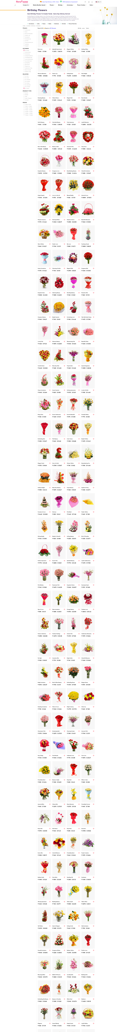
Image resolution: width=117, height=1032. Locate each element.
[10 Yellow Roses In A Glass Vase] (59, 531)
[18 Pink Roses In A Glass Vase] (44, 726)
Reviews (53, 28)
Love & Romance (29, 59)
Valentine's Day (28, 68)
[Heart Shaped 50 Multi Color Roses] (44, 361)
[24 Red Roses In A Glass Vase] (88, 264)
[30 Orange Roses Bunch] (44, 483)
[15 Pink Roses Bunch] (74, 337)
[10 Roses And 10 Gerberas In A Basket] (44, 531)
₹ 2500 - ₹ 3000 (28, 113)
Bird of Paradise (29, 33)
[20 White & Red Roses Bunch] (59, 702)
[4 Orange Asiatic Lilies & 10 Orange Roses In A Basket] (74, 605)
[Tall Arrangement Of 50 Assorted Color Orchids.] (88, 239)
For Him (27, 77)
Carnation (27, 37)
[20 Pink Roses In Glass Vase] (74, 629)
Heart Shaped (28, 98)
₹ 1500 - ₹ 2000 (28, 109)
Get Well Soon (28, 61)
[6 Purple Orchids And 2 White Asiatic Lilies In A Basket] (59, 775)
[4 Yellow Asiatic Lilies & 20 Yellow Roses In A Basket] (74, 799)
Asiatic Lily (27, 35)
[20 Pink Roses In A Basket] (88, 69)
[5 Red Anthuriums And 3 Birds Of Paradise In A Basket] (44, 653)
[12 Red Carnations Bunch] (44, 702)
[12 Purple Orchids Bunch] (74, 483)
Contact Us (26, 5)
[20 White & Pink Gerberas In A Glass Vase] (74, 872)
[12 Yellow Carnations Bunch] (74, 653)
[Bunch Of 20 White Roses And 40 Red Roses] (88, 605)
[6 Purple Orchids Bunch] (59, 264)
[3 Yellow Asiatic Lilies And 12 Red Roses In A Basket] (44, 678)
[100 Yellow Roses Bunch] (74, 702)
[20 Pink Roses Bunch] (74, 288)
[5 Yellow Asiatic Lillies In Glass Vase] (59, 605)
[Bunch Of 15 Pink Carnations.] (44, 264)
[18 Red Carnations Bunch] (88, 629)
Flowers (52, 5)
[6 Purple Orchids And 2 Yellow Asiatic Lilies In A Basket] (88, 653)
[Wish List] (85, 2)
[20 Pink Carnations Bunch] (74, 117)
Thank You (27, 66)
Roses (44, 23)
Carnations (31, 23)
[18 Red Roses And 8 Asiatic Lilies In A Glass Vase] (44, 288)
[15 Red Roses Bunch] (59, 190)
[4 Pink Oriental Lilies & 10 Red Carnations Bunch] (74, 580)
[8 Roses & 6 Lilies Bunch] (59, 799)
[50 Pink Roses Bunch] (74, 142)
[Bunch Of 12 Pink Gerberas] (59, 507)
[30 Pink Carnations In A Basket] (88, 215)
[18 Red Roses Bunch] (88, 288)
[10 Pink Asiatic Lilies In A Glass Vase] (59, 117)
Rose (26, 31)
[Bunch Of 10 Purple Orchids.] (74, 726)
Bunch (26, 93)
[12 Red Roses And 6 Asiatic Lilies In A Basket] (74, 994)
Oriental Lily (28, 39)
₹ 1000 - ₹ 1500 (28, 108)
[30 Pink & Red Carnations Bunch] (59, 166)
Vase (26, 96)
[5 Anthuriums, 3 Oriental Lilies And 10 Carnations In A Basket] (74, 531)
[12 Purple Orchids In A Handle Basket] (88, 848)
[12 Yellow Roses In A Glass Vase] (88, 410)
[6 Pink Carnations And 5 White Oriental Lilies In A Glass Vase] (44, 970)
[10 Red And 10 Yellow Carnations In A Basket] (44, 215)
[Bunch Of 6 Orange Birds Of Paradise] (59, 872)
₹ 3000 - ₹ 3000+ (29, 115)
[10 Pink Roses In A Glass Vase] (59, 897)
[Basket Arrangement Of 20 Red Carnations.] (74, 312)
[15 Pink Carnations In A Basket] (44, 385)
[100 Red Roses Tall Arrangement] (44, 921)
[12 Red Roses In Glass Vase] (74, 751)
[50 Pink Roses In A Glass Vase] (59, 580)
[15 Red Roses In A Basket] (59, 385)
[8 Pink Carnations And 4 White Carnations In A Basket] (59, 824)
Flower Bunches (73, 23)
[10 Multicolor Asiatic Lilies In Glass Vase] (44, 945)
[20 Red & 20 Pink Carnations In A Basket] (88, 117)
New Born (27, 64)
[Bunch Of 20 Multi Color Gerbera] (59, 1019)
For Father (27, 81)
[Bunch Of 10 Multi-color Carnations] (88, 702)
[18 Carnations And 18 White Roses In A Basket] (59, 945)
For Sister (27, 83)
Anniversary (70, 5)
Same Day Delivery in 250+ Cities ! (50, 2)
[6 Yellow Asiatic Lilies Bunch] (74, 556)
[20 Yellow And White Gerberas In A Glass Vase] (59, 921)
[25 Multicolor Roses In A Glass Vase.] (74, 434)
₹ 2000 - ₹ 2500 (28, 111)
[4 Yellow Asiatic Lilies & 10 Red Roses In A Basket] (88, 1019)
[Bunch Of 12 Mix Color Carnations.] (59, 653)
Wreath (27, 100)
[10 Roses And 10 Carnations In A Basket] (44, 410)
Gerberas (56, 23)
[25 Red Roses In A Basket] (44, 312)
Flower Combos (81, 5)
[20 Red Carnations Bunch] (44, 190)
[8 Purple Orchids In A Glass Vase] (88, 580)
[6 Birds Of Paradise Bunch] (59, 994)
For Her (27, 76)
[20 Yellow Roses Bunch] (44, 775)
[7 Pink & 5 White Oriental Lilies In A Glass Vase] (59, 629)
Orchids (64, 23)
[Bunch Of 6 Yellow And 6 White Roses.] (74, 921)
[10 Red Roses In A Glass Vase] (44, 1019)
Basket (26, 94)
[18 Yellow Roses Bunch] (74, 190)
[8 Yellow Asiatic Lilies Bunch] (74, 945)
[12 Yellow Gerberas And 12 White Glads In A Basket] (88, 458)
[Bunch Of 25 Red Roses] (44, 434)
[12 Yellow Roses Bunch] (44, 117)
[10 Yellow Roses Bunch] (88, 44)
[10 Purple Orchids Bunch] (44, 93)
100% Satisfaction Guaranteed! (69, 2)
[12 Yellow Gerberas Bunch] (59, 312)
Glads (49, 23)
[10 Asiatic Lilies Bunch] (88, 994)
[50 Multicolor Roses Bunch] (59, 44)
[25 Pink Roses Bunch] (59, 239)
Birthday (60, 5)
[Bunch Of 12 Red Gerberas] (74, 824)
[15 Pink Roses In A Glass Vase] (44, 580)
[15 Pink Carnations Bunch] (74, 385)
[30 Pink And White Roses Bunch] (88, 872)
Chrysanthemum (29, 42)
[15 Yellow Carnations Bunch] (88, 434)
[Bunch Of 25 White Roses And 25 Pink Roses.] (74, 69)
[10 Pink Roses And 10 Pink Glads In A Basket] (74, 970)
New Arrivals (28, 69)
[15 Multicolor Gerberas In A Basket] (44, 239)
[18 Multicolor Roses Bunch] (44, 872)
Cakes (91, 5)
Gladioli (27, 46)
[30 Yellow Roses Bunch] (74, 897)
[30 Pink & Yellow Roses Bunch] (88, 556)
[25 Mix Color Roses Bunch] (59, 93)
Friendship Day (28, 57)
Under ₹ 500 (28, 104)
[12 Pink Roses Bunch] (59, 434)
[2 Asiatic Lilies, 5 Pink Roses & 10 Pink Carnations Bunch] (88, 751)
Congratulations (29, 55)
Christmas (27, 54)
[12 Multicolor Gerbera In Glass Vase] (59, 69)
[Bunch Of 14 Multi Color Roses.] (59, 848)
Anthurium (27, 30)
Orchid (26, 40)
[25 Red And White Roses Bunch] (59, 678)
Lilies (38, 23)
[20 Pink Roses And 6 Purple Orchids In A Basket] (88, 483)
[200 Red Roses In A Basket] (88, 190)
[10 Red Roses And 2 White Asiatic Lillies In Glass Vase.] (44, 458)
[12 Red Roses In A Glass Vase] (74, 93)
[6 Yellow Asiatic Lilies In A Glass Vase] (88, 897)
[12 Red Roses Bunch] (44, 44)
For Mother (27, 79)
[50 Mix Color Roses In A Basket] (44, 629)
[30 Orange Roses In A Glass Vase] (74, 678)
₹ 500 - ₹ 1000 (28, 106)
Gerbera (27, 44)
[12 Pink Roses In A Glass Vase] (88, 678)
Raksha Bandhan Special (39, 5)
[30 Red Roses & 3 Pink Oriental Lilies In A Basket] (44, 69)
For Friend (27, 86)
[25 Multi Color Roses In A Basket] (88, 93)
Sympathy (27, 62)
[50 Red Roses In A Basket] (59, 142)
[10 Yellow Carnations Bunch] (74, 458)
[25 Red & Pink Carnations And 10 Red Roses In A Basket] (59, 288)
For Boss (27, 88)
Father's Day (28, 71)
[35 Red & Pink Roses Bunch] (44, 142)
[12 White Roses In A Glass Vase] (88, 775)
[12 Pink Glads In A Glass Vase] (88, 921)
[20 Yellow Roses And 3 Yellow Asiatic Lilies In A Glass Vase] (59, 215)
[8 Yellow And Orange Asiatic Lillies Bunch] (88, 361)
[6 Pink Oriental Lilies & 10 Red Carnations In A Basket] (44, 166)
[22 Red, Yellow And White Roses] (44, 751)
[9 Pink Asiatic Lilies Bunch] (59, 556)
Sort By (83, 28)
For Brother (28, 85)
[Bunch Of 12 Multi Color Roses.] (44, 799)
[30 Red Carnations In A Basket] (44, 556)
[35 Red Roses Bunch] (59, 726)
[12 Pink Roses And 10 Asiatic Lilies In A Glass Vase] (74, 166)
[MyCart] (92, 2)
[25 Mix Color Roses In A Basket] (88, 166)
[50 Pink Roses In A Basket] (74, 215)
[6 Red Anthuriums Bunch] (59, 410)
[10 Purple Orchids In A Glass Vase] (74, 361)
